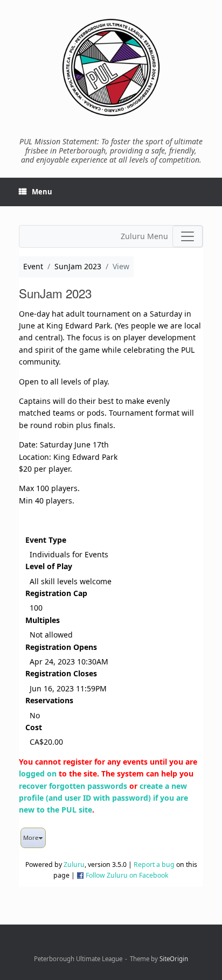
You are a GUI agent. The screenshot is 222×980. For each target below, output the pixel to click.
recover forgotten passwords (73, 786)
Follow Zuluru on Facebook (127, 875)
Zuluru (74, 864)
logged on (38, 773)
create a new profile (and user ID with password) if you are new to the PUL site (103, 798)
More (30, 838)
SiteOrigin (173, 959)
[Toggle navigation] (187, 236)
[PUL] (111, 67)
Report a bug (154, 864)
